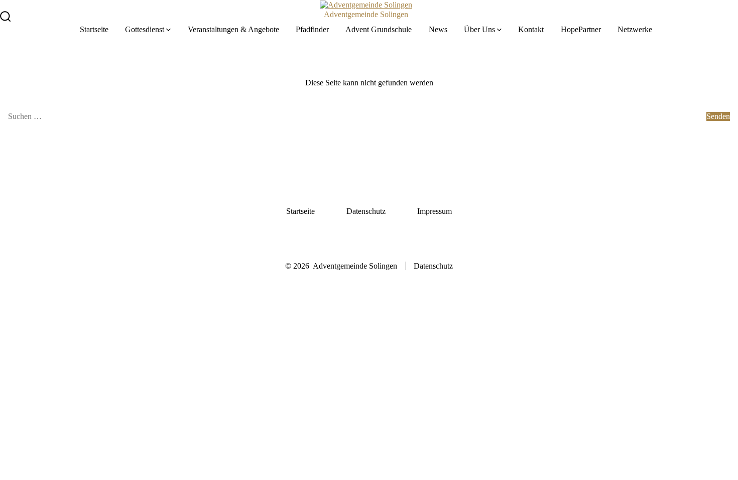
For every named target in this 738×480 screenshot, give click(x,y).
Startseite (94, 29)
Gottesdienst (144, 29)
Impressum (434, 211)
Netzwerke (635, 29)
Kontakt (531, 29)
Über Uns (479, 29)
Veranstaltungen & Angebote (233, 29)
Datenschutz (366, 211)
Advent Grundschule (378, 29)
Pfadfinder (312, 29)
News (438, 29)
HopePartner (581, 29)
